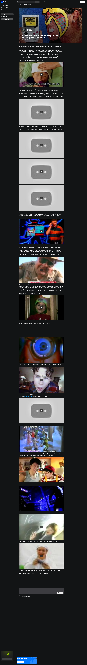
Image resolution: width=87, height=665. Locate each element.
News (21, 4)
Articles (25, 4)
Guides (29, 4)
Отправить (60, 592)
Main (18, 4)
